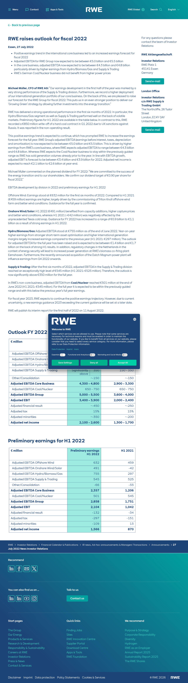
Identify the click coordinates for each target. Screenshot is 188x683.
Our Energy (15, 634)
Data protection (45, 677)
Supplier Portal (76, 643)
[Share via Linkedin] (11, 568)
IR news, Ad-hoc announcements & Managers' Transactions (114, 544)
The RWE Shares (135, 661)
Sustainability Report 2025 (141, 656)
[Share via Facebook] (19, 568)
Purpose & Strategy (137, 630)
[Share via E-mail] (26, 568)
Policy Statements (68, 677)
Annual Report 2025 (137, 652)
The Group (14, 630)
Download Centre (77, 647)
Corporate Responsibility (140, 634)
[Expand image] (129, 419)
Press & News (16, 661)
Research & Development (23, 643)
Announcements (160, 544)
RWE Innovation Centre (81, 639)
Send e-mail (152, 81)
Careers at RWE (17, 652)
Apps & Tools (56, 9)
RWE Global (134, 9)
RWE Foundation (77, 656)
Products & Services (20, 639)
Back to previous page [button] (26, 25)
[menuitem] (32, 10)
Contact (34, 9)
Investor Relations (27, 544)
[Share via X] (34, 568)
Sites (70, 634)
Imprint (28, 677)
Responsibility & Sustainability (26, 647)
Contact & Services (20, 665)
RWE (10, 544)
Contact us (77, 598)
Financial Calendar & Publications (59, 544)
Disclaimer (14, 677)
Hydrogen (131, 643)
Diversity (130, 639)
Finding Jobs (74, 630)
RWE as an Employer (137, 647)
